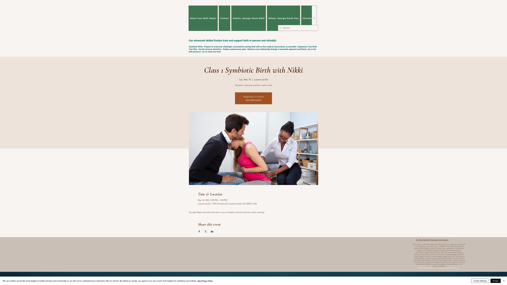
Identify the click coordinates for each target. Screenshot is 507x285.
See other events (253, 100)
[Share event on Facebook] (199, 231)
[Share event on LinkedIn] (212, 231)
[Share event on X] (205, 231)
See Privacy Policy (205, 280)
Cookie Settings (480, 280)
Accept (495, 280)
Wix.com (456, 268)
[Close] (503, 281)
